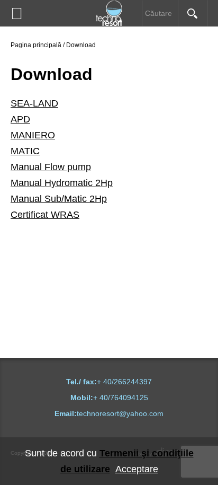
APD (20, 119)
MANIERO (33, 135)
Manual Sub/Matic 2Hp (59, 198)
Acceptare (136, 469)
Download (81, 45)
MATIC (25, 151)
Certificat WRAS (45, 214)
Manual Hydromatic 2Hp (62, 183)
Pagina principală (36, 45)
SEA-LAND (34, 103)
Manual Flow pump (51, 167)
